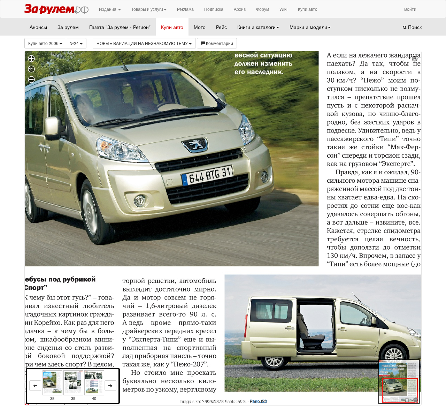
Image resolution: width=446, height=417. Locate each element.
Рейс (221, 26)
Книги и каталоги (256, 26)
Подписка (213, 9)
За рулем (68, 26)
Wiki (283, 9)
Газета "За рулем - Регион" (120, 26)
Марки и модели (308, 26)
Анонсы (38, 26)
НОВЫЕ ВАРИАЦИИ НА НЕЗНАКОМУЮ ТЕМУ (143, 43)
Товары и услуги (147, 9)
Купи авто (307, 9)
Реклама (185, 9)
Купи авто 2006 (44, 43)
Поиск (414, 26)
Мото (200, 26)
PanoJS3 (258, 401)
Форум (262, 9)
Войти (410, 9)
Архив (240, 9)
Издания (108, 9)
